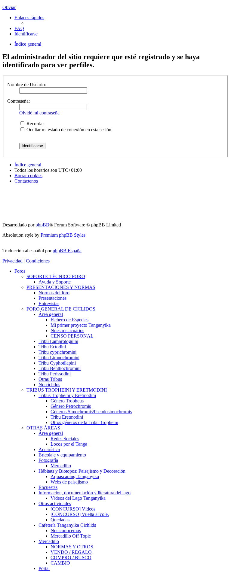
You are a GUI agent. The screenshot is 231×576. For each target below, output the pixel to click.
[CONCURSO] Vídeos (73, 508)
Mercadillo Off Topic (71, 535)
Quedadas (60, 519)
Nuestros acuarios (67, 330)
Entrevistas (48, 303)
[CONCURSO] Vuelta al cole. (80, 514)
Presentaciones (52, 298)
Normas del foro (53, 292)
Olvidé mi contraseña (39, 112)
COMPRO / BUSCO (71, 557)
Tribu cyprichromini (57, 352)
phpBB (42, 224)
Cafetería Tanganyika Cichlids (67, 525)
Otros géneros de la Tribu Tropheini (84, 422)
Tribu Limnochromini (58, 357)
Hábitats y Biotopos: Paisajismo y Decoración (81, 471)
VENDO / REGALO (71, 552)
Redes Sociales (65, 438)
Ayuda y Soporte (54, 281)
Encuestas (47, 487)
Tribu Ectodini (52, 346)
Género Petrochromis (71, 406)
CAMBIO (60, 562)
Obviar (9, 7)
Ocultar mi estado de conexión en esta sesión (68, 129)
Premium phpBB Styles (63, 235)
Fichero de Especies (69, 319)
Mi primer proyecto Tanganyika (81, 325)
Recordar (34, 123)
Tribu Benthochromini (59, 368)
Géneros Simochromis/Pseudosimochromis (91, 411)
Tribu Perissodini (54, 373)
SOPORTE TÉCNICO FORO (55, 276)
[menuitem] (19, 28)
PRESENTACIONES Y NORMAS (60, 287)
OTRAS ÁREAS (43, 427)
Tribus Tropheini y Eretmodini (67, 395)
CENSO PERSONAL (72, 335)
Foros (19, 271)
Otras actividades (54, 503)
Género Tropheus (67, 400)
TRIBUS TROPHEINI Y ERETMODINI (66, 390)
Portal (44, 568)
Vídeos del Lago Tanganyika (78, 498)
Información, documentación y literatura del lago (84, 492)
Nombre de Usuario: (26, 84)
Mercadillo (61, 465)
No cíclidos (49, 384)
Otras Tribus (50, 379)
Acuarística (49, 449)
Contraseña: (18, 101)
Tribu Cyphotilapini (57, 362)
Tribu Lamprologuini (58, 341)
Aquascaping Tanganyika (75, 476)
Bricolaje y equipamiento (62, 454)
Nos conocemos (66, 530)
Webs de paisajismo (69, 481)
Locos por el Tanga (69, 444)
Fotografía (48, 460)
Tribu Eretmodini (67, 417)
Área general (50, 314)
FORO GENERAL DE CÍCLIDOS (60, 308)
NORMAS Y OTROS (72, 546)
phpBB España (67, 250)
